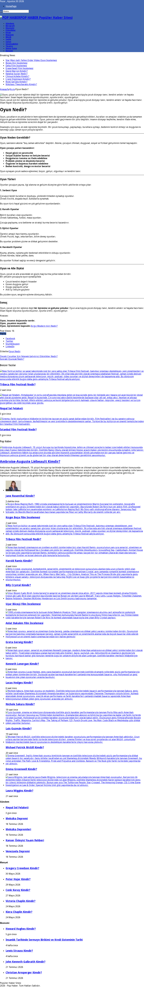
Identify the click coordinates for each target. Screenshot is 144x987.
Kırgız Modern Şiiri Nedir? (44, 326)
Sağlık (8, 39)
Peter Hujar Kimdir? (18, 879)
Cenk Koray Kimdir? (18, 890)
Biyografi (10, 26)
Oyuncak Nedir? (12, 359)
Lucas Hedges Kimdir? (19, 682)
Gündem (10, 23)
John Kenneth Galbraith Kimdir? (25, 961)
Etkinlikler (11, 30)
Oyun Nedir (15, 351)
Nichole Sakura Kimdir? (20, 704)
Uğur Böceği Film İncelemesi (23, 604)
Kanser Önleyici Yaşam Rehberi (25, 840)
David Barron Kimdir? (17, 71)
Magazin (10, 35)
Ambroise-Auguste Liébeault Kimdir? (30, 461)
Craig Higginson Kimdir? (18, 79)
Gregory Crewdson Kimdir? (22, 868)
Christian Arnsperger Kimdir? (24, 972)
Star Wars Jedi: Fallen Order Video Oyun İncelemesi (31, 60)
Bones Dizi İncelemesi (16, 63)
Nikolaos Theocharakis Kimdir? (21, 84)
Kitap (8, 32)
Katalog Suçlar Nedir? (17, 73)
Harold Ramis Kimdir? (19, 560)
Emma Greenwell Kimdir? (21, 769)
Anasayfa (4, 89)
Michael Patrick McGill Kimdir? (25, 747)
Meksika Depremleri (18, 829)
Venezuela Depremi (18, 851)
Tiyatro (9, 46)
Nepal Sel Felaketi (11, 408)
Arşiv (12, 89)
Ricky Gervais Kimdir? (16, 81)
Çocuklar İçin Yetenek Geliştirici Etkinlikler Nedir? (29, 356)
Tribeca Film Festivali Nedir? (18, 384)
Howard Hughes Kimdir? (21, 928)
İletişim (9, 51)
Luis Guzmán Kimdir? (19, 728)
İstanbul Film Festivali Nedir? (18, 429)
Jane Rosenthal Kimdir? (20, 495)
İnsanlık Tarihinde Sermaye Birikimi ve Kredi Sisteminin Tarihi (44, 939)
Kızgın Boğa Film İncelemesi (23, 517)
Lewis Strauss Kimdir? (19, 950)
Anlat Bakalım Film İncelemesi (24, 623)
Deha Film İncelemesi (16, 65)
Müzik (8, 37)
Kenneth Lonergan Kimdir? (22, 663)
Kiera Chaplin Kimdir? (19, 911)
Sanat (8, 42)
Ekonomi (10, 28)
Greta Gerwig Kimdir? (19, 642)
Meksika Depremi (17, 818)
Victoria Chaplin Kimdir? (20, 901)
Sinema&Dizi (12, 44)
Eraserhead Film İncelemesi (19, 68)
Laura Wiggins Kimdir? (19, 790)
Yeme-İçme (11, 48)
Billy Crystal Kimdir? (18, 585)
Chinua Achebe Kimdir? (17, 76)
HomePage (11, 6)
